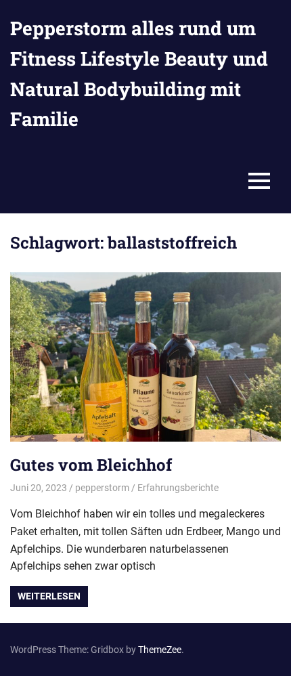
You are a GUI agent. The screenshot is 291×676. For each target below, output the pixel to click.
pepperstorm (102, 487)
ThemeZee (159, 649)
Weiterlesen (49, 596)
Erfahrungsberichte (178, 487)
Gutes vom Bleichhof (91, 465)
